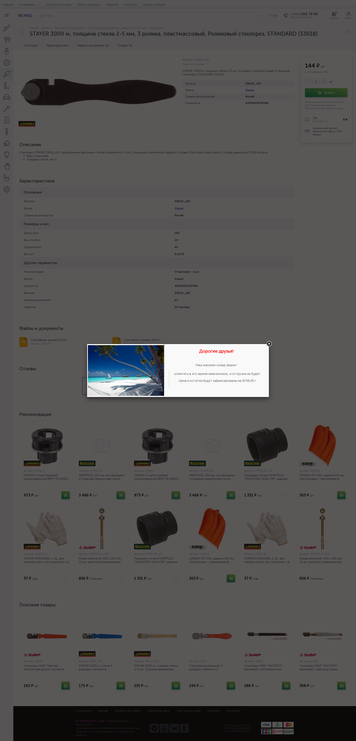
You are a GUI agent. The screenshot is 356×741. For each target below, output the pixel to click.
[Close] (269, 344)
